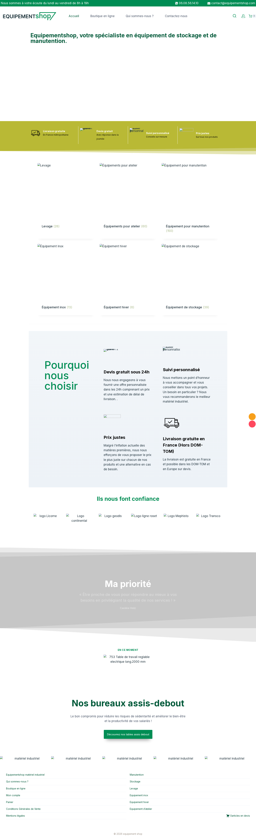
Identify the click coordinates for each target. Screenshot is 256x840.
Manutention (137, 774)
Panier (9, 802)
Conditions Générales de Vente (23, 809)
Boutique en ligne (102, 16)
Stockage (135, 781)
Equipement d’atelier (141, 809)
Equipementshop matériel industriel (25, 774)
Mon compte (13, 795)
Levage (134, 788)
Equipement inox (139, 795)
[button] (3, 758)
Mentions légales (15, 815)
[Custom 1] (243, 16)
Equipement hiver (139, 802)
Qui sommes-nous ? (140, 16)
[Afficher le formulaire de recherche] (234, 16)
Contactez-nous (176, 16)
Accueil (74, 16)
